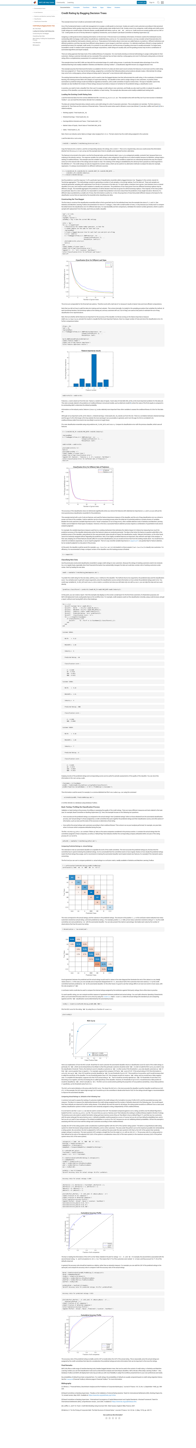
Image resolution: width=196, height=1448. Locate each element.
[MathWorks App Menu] (162, 2)
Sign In (151, 2)
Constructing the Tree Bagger (41, 33)
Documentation (65, 7)
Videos (109, 7)
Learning (70, 2)
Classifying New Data (39, 36)
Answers (117, 7)
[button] (158, 2)
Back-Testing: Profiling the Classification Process (44, 39)
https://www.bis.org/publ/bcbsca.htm (124, 1401)
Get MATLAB (142, 2)
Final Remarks (37, 42)
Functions (86, 7)
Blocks (95, 7)
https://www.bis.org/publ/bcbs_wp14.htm (102, 1395)
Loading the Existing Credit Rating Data (43, 31)
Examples (77, 7)
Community (60, 2)
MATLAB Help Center (46, 2)
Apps (102, 7)
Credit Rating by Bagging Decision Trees (44, 26)
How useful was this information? (113, 1415)
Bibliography (36, 45)
